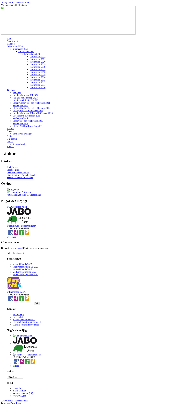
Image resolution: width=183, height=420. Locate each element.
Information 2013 (37, 80)
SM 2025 (17, 92)
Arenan (10, 131)
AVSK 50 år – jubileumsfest (25, 274)
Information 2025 (20, 49)
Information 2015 (37, 74)
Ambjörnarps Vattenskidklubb (15, 2)
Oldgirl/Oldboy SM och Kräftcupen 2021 (31, 103)
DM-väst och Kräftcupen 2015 (26, 115)
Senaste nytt (12, 41)
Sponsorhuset (19, 144)
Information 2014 (37, 77)
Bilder (9, 136)
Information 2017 (37, 69)
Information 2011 (37, 85)
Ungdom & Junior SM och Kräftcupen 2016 (33, 113)
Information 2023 (32, 54)
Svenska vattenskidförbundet (20, 177)
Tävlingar (11, 90)
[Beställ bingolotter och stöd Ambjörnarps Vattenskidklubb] (13, 189)
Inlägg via (19, 390)
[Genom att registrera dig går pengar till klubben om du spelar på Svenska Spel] (19, 192)
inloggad (19, 248)
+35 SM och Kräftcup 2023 (25, 98)
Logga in (17, 388)
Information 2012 (37, 82)
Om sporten (12, 139)
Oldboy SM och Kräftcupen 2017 (28, 110)
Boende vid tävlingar (22, 133)
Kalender (11, 44)
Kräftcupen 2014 (20, 118)
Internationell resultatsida (18, 172)
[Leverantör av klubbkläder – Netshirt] (21, 226)
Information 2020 (37, 62)
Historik (10, 128)
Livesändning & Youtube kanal (21, 175)
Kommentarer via (23, 393)
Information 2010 (37, 87)
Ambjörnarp (12, 167)
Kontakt (10, 146)
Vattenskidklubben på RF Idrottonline (24, 195)
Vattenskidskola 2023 (22, 269)
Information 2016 (37, 72)
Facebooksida (13, 170)
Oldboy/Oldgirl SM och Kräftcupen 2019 (31, 108)
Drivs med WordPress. (11, 403)
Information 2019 (37, 64)
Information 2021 (37, 59)
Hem (9, 38)
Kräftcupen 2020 (20, 105)
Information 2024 (26, 51)
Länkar (10, 141)
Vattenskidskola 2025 (22, 264)
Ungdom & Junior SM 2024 (25, 95)
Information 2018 (37, 67)
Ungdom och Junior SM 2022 (26, 100)
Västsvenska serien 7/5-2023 (25, 267)
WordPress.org (19, 396)
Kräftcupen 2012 (20, 123)
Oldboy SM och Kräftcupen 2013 (28, 121)
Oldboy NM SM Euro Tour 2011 (27, 126)
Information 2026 (15, 46)
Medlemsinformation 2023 (24, 272)
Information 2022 (37, 56)
